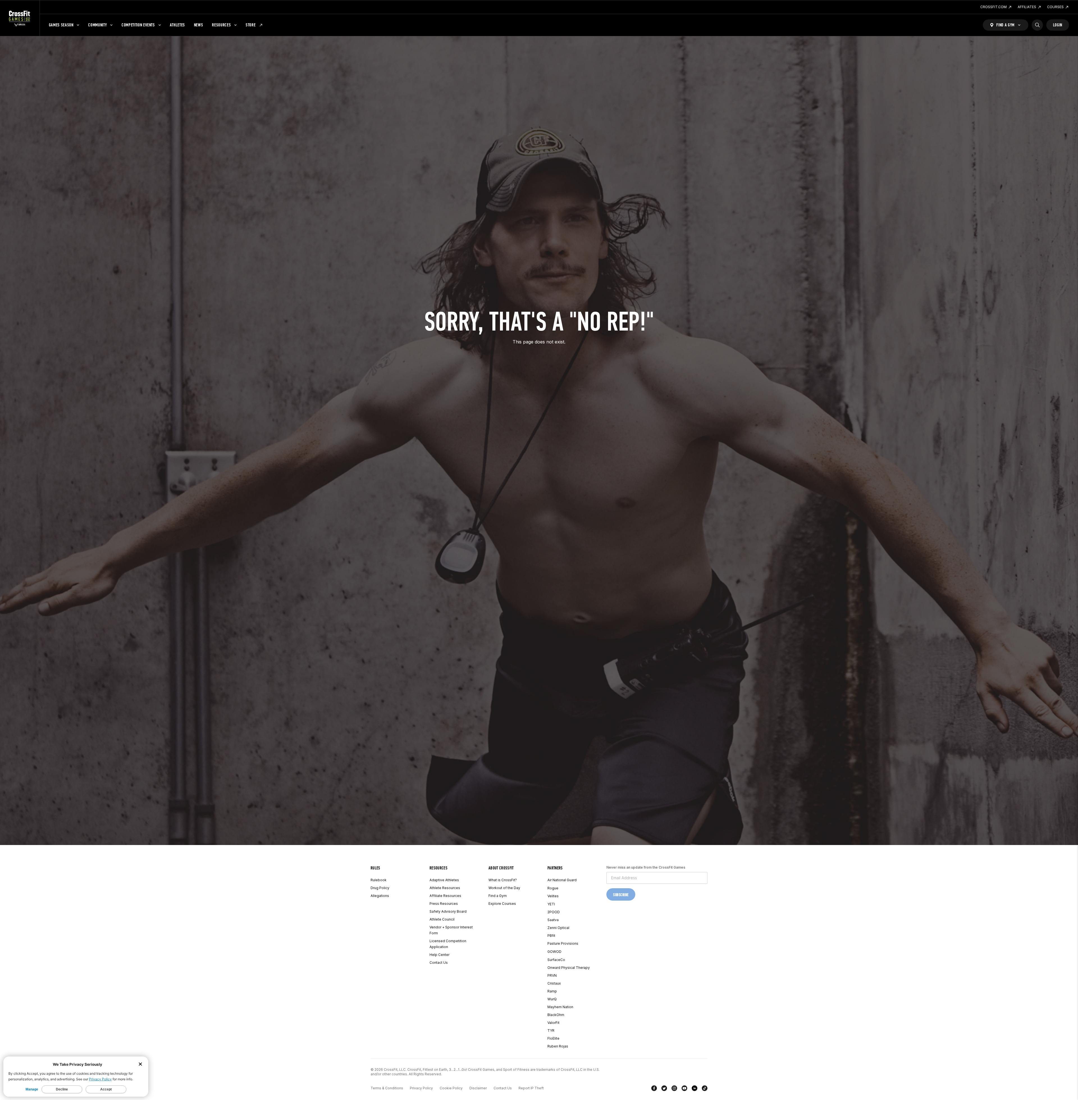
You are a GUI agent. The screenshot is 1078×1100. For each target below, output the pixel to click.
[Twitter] (664, 1089)
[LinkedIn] (694, 1089)
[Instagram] (674, 1089)
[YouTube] (684, 1089)
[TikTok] (704, 1089)
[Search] (1037, 25)
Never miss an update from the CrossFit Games (645, 867)
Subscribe (621, 894)
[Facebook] (654, 1089)
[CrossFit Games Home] (20, 18)
